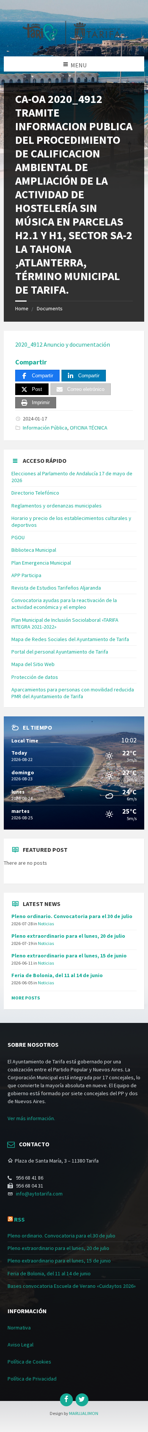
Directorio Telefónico (35, 492)
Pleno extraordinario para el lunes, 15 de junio (69, 955)
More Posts (25, 998)
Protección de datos (34, 677)
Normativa (19, 1327)
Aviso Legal (20, 1344)
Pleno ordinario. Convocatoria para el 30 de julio (71, 916)
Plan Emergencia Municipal (41, 562)
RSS (19, 1219)
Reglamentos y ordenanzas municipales (56, 505)
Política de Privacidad (32, 1378)
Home (21, 308)
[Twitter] (82, 1399)
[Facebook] (66, 1399)
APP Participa (26, 575)
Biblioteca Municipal (33, 549)
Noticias (46, 923)
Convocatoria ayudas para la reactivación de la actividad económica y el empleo (64, 603)
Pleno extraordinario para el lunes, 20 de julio (68, 935)
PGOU (18, 537)
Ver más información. (31, 1118)
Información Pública (45, 427)
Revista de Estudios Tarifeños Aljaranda (56, 587)
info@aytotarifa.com (39, 1193)
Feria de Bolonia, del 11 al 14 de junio (57, 975)
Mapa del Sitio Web (33, 664)
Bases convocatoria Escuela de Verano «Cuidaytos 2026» (72, 1286)
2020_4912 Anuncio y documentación (62, 344)
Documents (50, 308)
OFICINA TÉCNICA (88, 427)
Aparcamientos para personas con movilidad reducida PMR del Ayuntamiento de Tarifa (72, 693)
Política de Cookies (29, 1361)
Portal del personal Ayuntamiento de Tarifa (59, 651)
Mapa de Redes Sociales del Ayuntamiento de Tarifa (70, 639)
